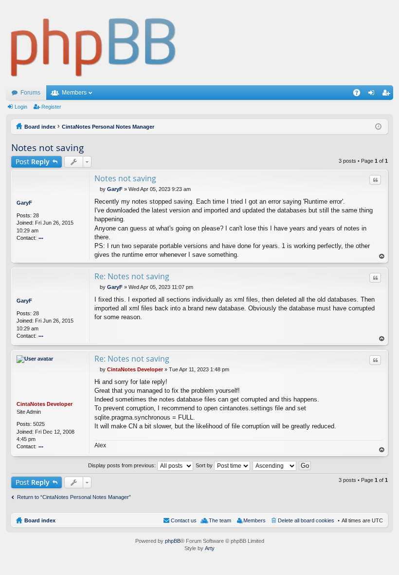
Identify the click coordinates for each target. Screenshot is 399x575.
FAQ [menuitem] (360, 94)
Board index (39, 520)
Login (21, 107)
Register (51, 107)
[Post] (97, 189)
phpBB (173, 541)
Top (382, 256)
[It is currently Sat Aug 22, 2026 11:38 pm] (378, 127)
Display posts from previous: (122, 465)
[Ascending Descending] (275, 465)
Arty (210, 548)
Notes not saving (47, 147)
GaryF (24, 203)
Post (33, 161)
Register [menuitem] (387, 94)
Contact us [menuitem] (184, 520)
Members (74, 92)
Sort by (205, 465)
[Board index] (93, 42)
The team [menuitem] (220, 520)
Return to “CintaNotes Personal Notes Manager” (74, 497)
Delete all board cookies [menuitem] (306, 520)
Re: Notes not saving (131, 276)
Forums (30, 92)
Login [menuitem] (373, 94)
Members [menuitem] (254, 520)
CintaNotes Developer (45, 404)
